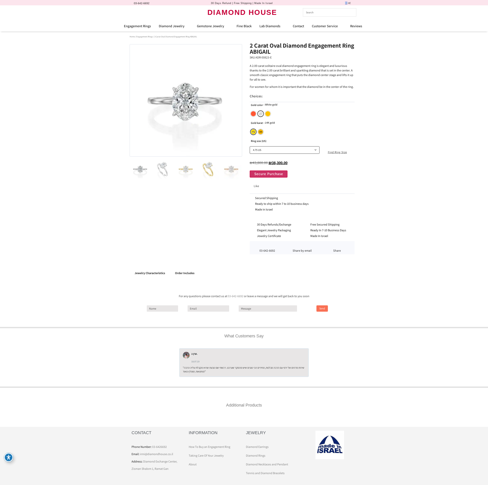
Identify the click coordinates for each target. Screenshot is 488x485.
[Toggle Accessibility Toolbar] (8, 457)
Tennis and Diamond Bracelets (265, 473)
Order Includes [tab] (184, 273)
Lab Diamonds (269, 26)
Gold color (257, 105)
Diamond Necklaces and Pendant (267, 464)
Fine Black (244, 26)
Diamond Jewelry (172, 26)
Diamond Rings (255, 456)
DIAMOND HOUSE (242, 12)
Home (132, 36)
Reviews (356, 26)
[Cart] (149, 12)
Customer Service (325, 26)
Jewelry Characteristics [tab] (150, 273)
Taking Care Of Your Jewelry (206, 456)
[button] (302, 245)
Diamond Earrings (257, 447)
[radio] (253, 114)
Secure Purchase (268, 173)
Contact (298, 26)
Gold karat (257, 123)
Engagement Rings (137, 26)
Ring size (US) (258, 141)
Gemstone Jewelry (210, 26)
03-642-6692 (235, 296)
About (193, 464)
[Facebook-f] (135, 12)
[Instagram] (142, 12)
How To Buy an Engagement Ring (209, 447)
